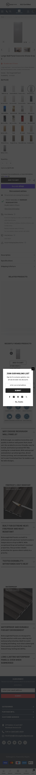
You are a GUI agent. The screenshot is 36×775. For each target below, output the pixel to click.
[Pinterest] (18, 397)
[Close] (33, 368)
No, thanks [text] (19, 402)
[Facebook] (10, 397)
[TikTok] (22, 397)
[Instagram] (14, 397)
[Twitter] (26, 397)
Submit (18, 390)
